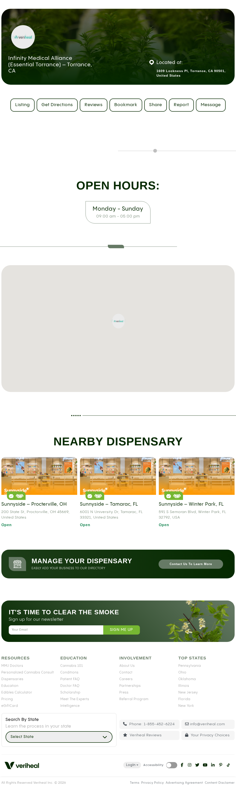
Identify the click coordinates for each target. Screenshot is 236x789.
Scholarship (70, 692)
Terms (134, 782)
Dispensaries (12, 679)
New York (186, 706)
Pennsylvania (189, 665)
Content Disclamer (220, 782)
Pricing (7, 699)
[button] (118, 321)
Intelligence (70, 706)
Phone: (151, 724)
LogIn (131, 765)
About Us (127, 665)
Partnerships (130, 685)
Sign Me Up (121, 630)
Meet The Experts (74, 699)
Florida (184, 699)
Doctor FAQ (70, 685)
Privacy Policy (152, 782)
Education (9, 685)
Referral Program (133, 699)
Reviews (94, 105)
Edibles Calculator (16, 692)
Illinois (183, 685)
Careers (126, 679)
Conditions (69, 672)
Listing (22, 105)
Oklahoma (187, 679)
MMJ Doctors (12, 665)
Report (181, 105)
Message (211, 105)
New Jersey (188, 692)
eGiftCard (9, 706)
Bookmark (125, 105)
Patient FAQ (70, 679)
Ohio (182, 672)
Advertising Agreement (184, 782)
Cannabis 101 (71, 665)
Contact (126, 672)
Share (155, 105)
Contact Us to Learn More (191, 564)
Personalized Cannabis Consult (27, 672)
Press (124, 692)
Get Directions (57, 105)
